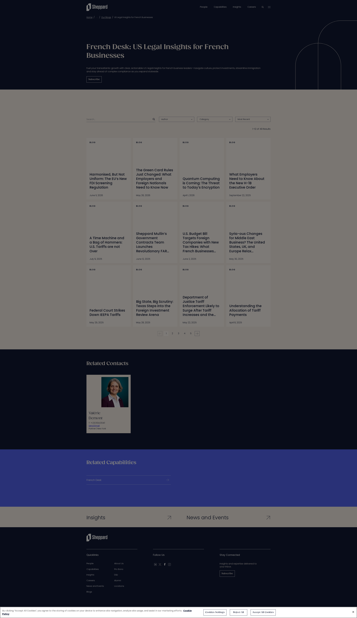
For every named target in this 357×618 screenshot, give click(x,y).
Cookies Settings (215, 612)
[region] (178, 612)
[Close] (353, 612)
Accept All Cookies (263, 612)
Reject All (238, 612)
